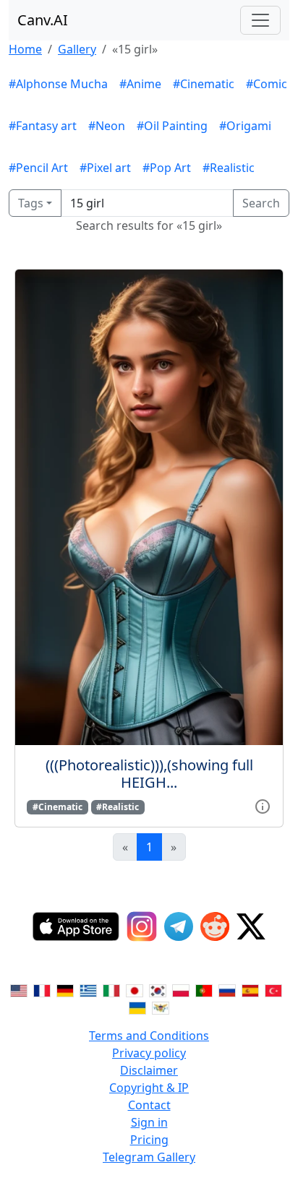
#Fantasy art (43, 126)
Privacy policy (149, 1053)
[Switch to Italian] (111, 989)
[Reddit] (214, 926)
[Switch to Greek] (88, 989)
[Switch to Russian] (227, 989)
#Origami (245, 126)
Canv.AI (42, 20)
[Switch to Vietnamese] (160, 1007)
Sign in (149, 1122)
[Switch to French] (42, 989)
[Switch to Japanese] (134, 989)
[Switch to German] (65, 989)
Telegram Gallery (149, 1157)
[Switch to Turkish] (273, 989)
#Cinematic (203, 84)
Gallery (77, 49)
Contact (149, 1105)
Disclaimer (149, 1070)
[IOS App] (76, 926)
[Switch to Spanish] (250, 989)
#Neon (106, 126)
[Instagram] (141, 926)
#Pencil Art (38, 168)
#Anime (140, 84)
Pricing (149, 1140)
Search (261, 203)
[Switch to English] (18, 989)
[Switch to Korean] (157, 989)
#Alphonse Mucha (58, 84)
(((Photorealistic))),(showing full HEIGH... (149, 773)
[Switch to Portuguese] (204, 989)
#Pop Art (166, 168)
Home (25, 49)
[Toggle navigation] (260, 20)
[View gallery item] (262, 806)
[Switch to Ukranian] (137, 1007)
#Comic (266, 84)
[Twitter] (251, 926)
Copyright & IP (149, 1088)
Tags (30, 203)
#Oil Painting (172, 126)
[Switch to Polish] (181, 989)
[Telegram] (178, 926)
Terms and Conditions (149, 1036)
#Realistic (229, 168)
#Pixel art (105, 168)
